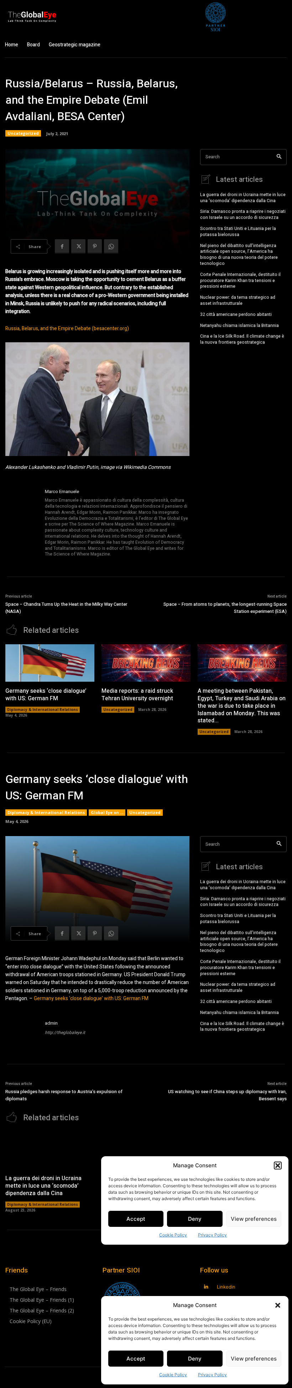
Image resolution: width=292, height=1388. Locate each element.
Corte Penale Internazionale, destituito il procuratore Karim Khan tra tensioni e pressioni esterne (240, 280)
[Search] (279, 157)
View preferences (254, 1358)
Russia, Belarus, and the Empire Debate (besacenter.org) (67, 328)
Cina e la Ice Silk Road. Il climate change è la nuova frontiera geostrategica (242, 339)
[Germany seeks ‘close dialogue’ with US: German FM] (49, 663)
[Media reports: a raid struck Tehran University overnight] (146, 663)
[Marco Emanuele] (22, 523)
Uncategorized (23, 133)
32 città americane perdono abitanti (236, 314)
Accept (135, 1358)
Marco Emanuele (62, 491)
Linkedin (226, 1287)
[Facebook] (62, 246)
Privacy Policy (212, 1374)
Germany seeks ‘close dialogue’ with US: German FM (45, 695)
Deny (195, 1358)
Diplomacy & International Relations (42, 709)
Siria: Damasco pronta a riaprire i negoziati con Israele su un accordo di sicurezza (243, 214)
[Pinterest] (95, 246)
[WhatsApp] (111, 246)
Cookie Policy (173, 1374)
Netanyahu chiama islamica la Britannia (239, 325)
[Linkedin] (206, 1287)
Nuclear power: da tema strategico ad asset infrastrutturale (237, 300)
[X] (78, 246)
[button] (277, 1305)
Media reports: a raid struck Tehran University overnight (137, 695)
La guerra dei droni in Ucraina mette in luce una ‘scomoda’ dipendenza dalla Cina (243, 197)
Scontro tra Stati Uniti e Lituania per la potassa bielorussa (238, 231)
